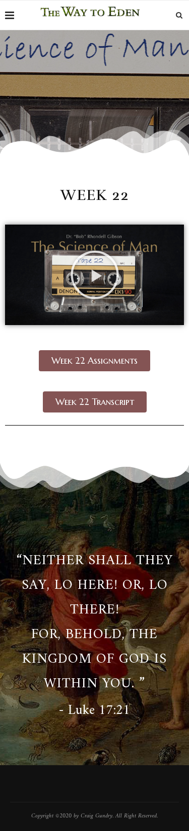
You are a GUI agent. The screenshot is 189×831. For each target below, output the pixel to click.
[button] (95, 275)
